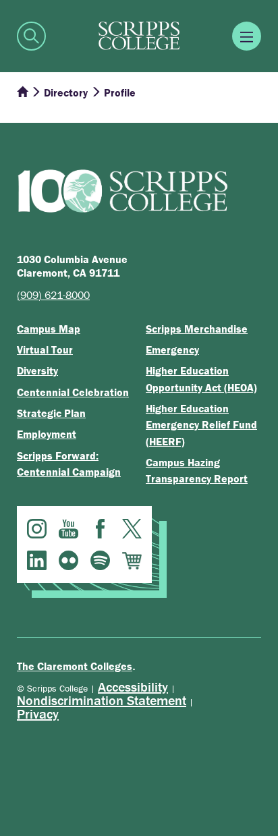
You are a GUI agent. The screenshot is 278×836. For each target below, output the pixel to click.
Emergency (172, 349)
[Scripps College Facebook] (100, 528)
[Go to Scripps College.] (22, 92)
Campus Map (48, 328)
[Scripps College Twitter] (132, 528)
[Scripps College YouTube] (68, 528)
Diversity (37, 370)
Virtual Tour (45, 349)
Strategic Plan (51, 413)
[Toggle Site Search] (31, 36)
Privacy (38, 713)
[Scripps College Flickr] (68, 560)
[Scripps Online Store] (132, 560)
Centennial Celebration (73, 392)
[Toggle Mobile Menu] (246, 36)
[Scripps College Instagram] (37, 528)
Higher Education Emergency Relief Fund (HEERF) (201, 424)
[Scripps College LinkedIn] (37, 560)
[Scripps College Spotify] (100, 560)
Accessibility (133, 686)
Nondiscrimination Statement (101, 700)
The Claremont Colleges (74, 666)
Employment (46, 434)
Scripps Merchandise (197, 328)
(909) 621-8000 (53, 295)
